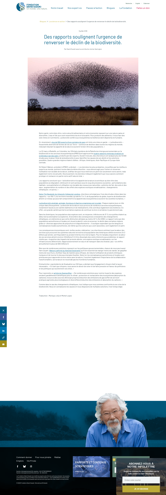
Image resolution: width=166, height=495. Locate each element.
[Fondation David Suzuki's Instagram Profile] (31, 466)
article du (62, 273)
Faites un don (143, 8)
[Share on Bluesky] (3, 323)
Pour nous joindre (43, 457)
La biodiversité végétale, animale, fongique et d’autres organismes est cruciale (70, 203)
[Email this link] (3, 343)
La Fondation (125, 8)
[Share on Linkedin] (3, 330)
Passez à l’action (94, 8)
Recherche (129, 3)
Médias (57, 457)
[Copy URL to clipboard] (3, 337)
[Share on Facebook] (3, 316)
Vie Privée (31, 461)
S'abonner (147, 3)
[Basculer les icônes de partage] (3, 310)
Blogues (111, 8)
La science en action (57, 21)
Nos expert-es (75, 8)
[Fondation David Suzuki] (31, 7)
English (138, 3)
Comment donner (24, 457)
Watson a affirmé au (65, 250)
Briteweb (44, 483)
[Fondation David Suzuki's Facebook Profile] (17, 466)
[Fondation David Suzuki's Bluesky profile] (24, 466)
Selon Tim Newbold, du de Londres (59, 194)
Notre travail (57, 8)
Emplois (20, 461)
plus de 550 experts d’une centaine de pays (68, 142)
